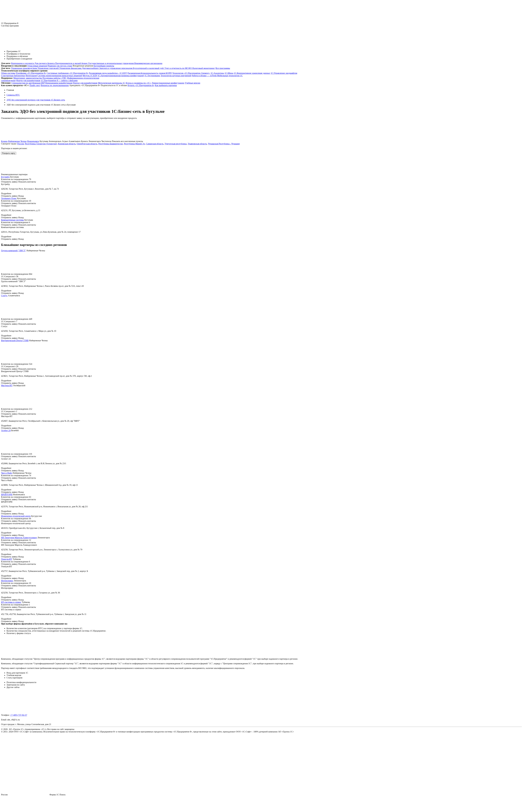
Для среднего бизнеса (44, 63)
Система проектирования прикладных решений (59, 75)
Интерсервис (7, 580)
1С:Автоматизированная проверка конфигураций (121, 75)
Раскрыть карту (8, 153)
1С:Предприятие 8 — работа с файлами (59, 80)
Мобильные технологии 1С (230, 75)
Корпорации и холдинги (22, 63)
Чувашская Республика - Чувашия (224, 144)
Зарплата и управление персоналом (116, 68)
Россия (20, 144)
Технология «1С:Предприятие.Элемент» (191, 73)
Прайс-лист (35, 85)
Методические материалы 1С (111, 83)
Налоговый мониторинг (203, 68)
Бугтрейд (5, 177)
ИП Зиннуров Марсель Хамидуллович (19, 537)
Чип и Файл (6, 473)
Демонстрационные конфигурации (168, 83)
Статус (4, 295)
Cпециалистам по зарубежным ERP (28, 83)
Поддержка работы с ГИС (54, 78)
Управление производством (24, 68)
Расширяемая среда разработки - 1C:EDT (108, 73)
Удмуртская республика (176, 144)
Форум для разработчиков (28, 80)
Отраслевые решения (37, 66)
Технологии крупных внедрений (176, 75)
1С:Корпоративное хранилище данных (252, 73)
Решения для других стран (60, 66)
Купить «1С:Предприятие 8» (141, 85)
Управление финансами (70, 68)
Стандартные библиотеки (13, 75)
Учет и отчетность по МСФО (178, 68)
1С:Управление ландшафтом (284, 73)
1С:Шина (229, 73)
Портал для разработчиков (85, 83)
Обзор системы (8, 73)
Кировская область (67, 144)
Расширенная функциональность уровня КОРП (149, 73)
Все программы (222, 68)
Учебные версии (192, 83)
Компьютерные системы (12, 220)
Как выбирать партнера (166, 85)
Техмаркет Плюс (9, 198)
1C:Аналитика (217, 73)
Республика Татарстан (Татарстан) (41, 144)
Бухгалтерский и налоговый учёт (149, 68)
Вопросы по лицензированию (55, 85)
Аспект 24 (6, 430)
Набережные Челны (17, 141)
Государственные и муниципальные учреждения (111, 63)
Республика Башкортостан (110, 144)
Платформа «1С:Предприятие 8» (31, 73)
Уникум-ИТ (6, 559)
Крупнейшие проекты (104, 66)
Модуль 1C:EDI (90, 75)
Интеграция (31, 75)
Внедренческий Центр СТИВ (15, 340)
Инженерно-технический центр (16, 516)
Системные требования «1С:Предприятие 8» (67, 73)
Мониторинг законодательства (27, 78)
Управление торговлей (48, 68)
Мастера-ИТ (7, 385)
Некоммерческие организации (148, 63)
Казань (4, 141)
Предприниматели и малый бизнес (71, 63)
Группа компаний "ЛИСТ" (13, 250)
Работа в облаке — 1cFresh (204, 75)
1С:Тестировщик (152, 75)
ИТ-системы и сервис (11, 602)
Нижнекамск (33, 141)
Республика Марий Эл (134, 144)
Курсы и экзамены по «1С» (138, 83)
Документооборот (90, 68)
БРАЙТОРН (6, 494)
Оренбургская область (87, 144)
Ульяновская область (197, 144)
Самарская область (154, 144)
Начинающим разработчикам (58, 83)
